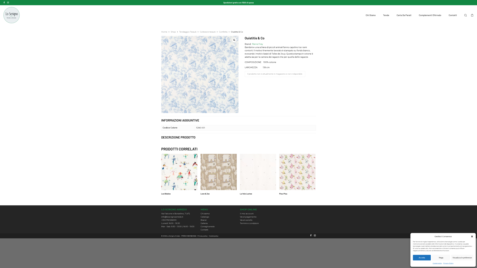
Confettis (223, 32)
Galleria (204, 223)
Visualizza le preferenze (462, 258)
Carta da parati (404, 15)
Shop (173, 32)
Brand (203, 220)
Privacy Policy (448, 263)
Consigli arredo (208, 226)
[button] (472, 236)
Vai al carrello (246, 220)
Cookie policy (437, 263)
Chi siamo (371, 15)
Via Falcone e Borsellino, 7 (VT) (175, 213)
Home (164, 32)
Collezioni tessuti (208, 32)
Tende (386, 15)
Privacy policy (203, 236)
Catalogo (205, 217)
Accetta (422, 258)
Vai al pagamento (248, 217)
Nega (441, 258)
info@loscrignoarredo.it (172, 217)
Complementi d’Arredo (430, 15)
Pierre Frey (257, 44)
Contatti (453, 15)
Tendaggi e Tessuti (187, 32)
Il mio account (247, 213)
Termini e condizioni (249, 223)
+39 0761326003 (168, 220)
